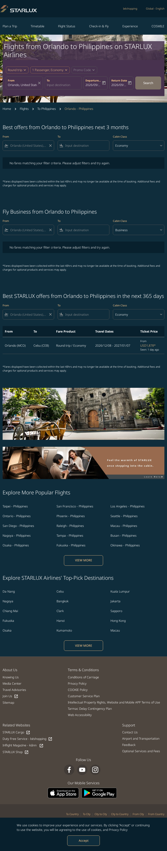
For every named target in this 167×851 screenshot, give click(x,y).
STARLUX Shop (16, 752)
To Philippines (46, 109)
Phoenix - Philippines (71, 516)
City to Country (120, 814)
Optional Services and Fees (141, 751)
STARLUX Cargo (16, 732)
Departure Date (93, 80)
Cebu (60, 591)
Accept (84, 840)
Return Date (119, 80)
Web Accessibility (80, 715)
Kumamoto (64, 630)
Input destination (58, 85)
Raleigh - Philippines (70, 526)
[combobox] (28, 145)
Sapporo (116, 611)
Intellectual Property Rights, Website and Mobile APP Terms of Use (114, 702)
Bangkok (62, 601)
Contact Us (130, 732)
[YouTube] (82, 770)
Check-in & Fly (99, 26)
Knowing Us (11, 677)
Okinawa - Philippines (125, 545)
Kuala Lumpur (120, 591)
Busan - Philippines (123, 535)
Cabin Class (120, 136)
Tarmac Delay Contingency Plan (90, 708)
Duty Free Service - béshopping (27, 739)
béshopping (130, 8)
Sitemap (8, 702)
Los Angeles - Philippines (127, 506)
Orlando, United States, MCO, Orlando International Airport (22, 85)
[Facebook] (69, 770)
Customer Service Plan (84, 696)
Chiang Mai (10, 611)
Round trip (15, 70)
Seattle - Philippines (124, 516)
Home (7, 109)
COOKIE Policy (78, 690)
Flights (24, 109)
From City (138, 814)
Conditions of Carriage (83, 677)
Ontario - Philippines (17, 516)
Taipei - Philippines (15, 506)
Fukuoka (8, 621)
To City (86, 814)
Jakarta (115, 601)
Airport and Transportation (140, 738)
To (48, 80)
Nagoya (8, 601)
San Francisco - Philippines (75, 506)
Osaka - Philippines (16, 545)
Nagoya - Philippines (17, 535)
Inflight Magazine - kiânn (23, 745)
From (11, 80)
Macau (115, 630)
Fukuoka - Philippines (71, 545)
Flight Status (66, 26)
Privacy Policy (118, 830)
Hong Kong (118, 621)
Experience (130, 26)
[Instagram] (95, 770)
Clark (60, 611)
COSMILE (158, 26)
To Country (72, 814)
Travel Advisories (14, 690)
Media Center (12, 683)
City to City (101, 814)
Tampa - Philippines (70, 535)
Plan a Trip (10, 26)
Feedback (128, 745)
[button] (50, 70)
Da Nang (9, 591)
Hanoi (61, 621)
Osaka (7, 630)
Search (148, 83)
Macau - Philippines (123, 526)
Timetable (37, 26)
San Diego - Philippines (18, 526)
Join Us (10, 696)
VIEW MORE (83, 560)
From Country (156, 814)
